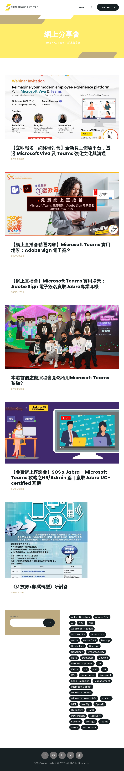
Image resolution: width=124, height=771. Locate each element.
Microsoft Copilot (81, 686)
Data (74, 657)
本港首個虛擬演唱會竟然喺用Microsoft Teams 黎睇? (60, 380)
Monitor (106, 698)
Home (47, 42)
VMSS (74, 727)
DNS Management (82, 663)
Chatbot (94, 646)
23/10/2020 (17, 292)
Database (87, 657)
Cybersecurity (96, 651)
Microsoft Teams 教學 (83, 698)
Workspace (89, 727)
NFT (73, 704)
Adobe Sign (101, 617)
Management (102, 681)
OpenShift (77, 710)
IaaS (95, 669)
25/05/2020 (18, 489)
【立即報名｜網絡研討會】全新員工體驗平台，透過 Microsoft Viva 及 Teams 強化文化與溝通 (60, 150)
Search (14, 616)
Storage (90, 721)
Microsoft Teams (81, 692)
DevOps (103, 657)
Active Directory (80, 617)
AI (72, 622)
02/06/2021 (17, 159)
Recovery (95, 715)
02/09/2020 (18, 389)
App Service (78, 634)
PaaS (91, 710)
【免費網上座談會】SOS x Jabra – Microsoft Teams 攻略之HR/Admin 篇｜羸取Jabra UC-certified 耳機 (60, 477)
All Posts (59, 42)
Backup (105, 640)
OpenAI (99, 704)
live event (105, 675)
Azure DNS (89, 640)
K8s (73, 675)
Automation (97, 634)
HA (85, 669)
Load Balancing (80, 681)
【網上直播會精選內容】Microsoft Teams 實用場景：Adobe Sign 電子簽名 (60, 247)
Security (76, 721)
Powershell (78, 715)
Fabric (74, 669)
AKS (81, 622)
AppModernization (82, 628)
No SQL (85, 704)
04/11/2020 (17, 255)
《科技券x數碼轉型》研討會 (39, 587)
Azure (74, 640)
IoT (104, 669)
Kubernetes (87, 675)
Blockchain (77, 646)
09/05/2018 (17, 592)
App (91, 622)
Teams (104, 721)
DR (99, 663)
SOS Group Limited (24, 7)
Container (77, 651)
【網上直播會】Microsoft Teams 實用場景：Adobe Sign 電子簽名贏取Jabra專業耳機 (58, 283)
